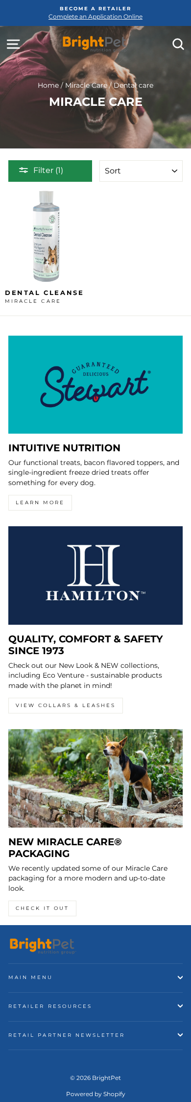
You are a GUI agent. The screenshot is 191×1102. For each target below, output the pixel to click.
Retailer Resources (50, 1006)
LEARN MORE (40, 502)
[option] (95, 13)
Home (48, 85)
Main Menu (30, 977)
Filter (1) (48, 170)
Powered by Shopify (95, 1094)
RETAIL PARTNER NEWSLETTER (66, 1035)
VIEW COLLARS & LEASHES (66, 705)
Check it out (42, 908)
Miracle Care (86, 85)
